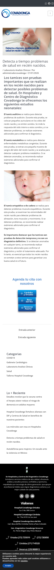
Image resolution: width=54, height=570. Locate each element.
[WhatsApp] (45, 3)
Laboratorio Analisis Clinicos (17, 70)
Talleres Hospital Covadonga (20, 375)
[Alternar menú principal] (50, 13)
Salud (9, 371)
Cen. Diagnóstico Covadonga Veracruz (27, 528)
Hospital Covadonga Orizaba (27, 507)
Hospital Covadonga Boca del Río (27, 521)
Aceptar (8, 566)
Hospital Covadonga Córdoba (27, 514)
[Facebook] (49, 3)
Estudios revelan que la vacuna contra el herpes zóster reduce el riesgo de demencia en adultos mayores (24, 400)
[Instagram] (52, 3)
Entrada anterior (27, 329)
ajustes (24, 561)
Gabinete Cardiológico (17, 362)
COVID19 (11, 358)
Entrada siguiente (27, 337)
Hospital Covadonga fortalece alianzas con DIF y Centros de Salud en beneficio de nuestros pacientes (26, 415)
